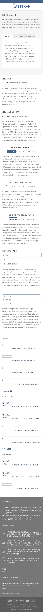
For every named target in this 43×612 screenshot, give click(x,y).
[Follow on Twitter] (21, 518)
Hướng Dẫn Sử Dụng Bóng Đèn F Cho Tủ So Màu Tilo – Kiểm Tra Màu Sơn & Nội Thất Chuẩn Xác (23, 560)
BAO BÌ (18, 606)
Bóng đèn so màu (21, 604)
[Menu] (3, 6)
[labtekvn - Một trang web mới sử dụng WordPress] (21, 6)
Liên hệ (34, 606)
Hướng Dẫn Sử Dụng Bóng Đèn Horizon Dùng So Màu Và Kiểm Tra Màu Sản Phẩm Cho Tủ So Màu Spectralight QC (23, 552)
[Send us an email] (25, 518)
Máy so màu (11, 606)
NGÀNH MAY (26, 606)
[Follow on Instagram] (18, 518)
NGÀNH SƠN (32, 604)
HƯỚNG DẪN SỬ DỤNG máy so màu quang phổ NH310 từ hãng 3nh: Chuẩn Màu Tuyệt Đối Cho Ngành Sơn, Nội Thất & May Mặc (24, 534)
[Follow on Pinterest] (29, 518)
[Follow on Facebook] (14, 518)
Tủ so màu (9, 604)
